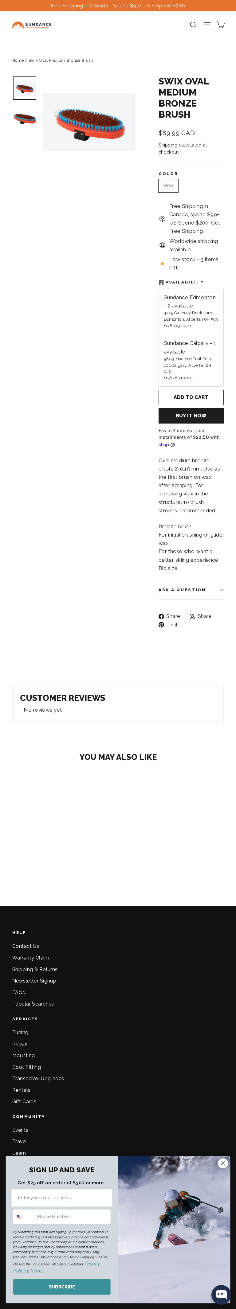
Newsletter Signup (34, 981)
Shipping (168, 144)
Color (168, 173)
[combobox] (24, 1217)
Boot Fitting (26, 1067)
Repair (20, 1044)
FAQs (18, 992)
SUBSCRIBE (62, 1287)
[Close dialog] (223, 1163)
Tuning (20, 1032)
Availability (185, 281)
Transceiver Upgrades (38, 1078)
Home (18, 60)
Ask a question (182, 589)
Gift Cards (24, 1101)
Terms (36, 1271)
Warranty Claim (30, 958)
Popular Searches (33, 1004)
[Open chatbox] (221, 1295)
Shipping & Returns (35, 969)
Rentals (21, 1090)
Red (168, 185)
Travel (19, 1141)
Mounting (23, 1055)
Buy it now (191, 416)
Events (20, 1130)
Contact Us (25, 946)
